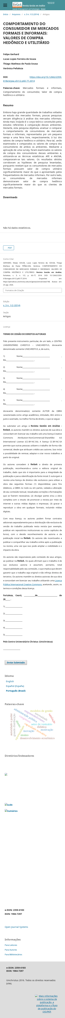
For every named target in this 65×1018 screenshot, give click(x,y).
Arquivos (16, 14)
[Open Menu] (5, 5)
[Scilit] (8, 804)
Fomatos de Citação (14, 290)
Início (5, 14)
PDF (9, 247)
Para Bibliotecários (13, 954)
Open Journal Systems (16, 926)
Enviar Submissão (16, 662)
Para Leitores (11, 945)
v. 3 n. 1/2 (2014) (31, 14)
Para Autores (11, 949)
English (10, 681)
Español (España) (15, 686)
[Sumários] (11, 810)
